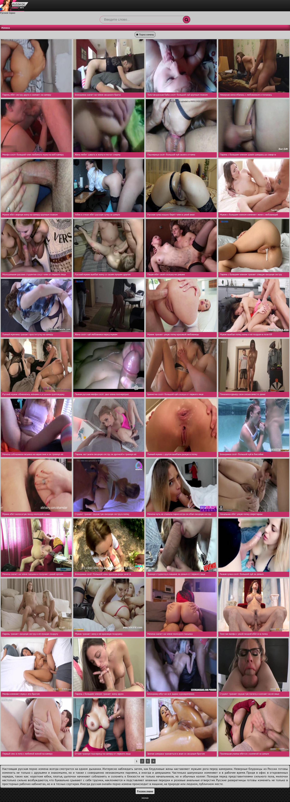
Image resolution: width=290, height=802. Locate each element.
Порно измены (146, 34)
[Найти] (186, 19)
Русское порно (7, 12)
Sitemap (145, 798)
